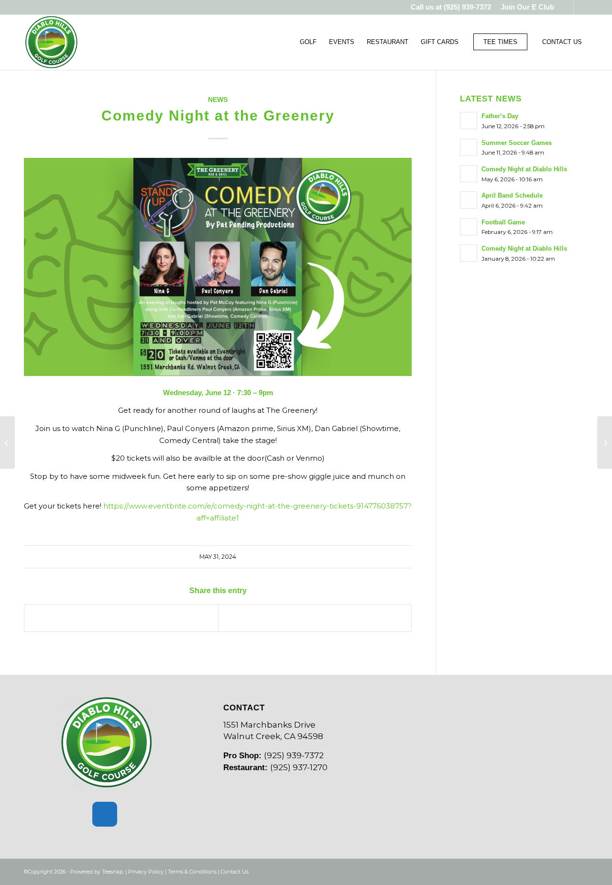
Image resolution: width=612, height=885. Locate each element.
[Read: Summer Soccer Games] (468, 147)
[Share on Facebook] (121, 618)
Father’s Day (499, 116)
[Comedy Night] (7, 442)
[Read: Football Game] (468, 226)
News (218, 99)
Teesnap (112, 871)
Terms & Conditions (192, 871)
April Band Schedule (512, 195)
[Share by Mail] (315, 618)
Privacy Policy (146, 871)
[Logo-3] (51, 42)
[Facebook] (104, 814)
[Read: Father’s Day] (468, 120)
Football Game (503, 222)
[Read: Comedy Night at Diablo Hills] (468, 173)
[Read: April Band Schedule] (468, 200)
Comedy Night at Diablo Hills (524, 169)
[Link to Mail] (581, 7)
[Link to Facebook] (566, 7)
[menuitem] (525, 7)
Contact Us (235, 871)
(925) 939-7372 (467, 7)
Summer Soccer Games (516, 142)
